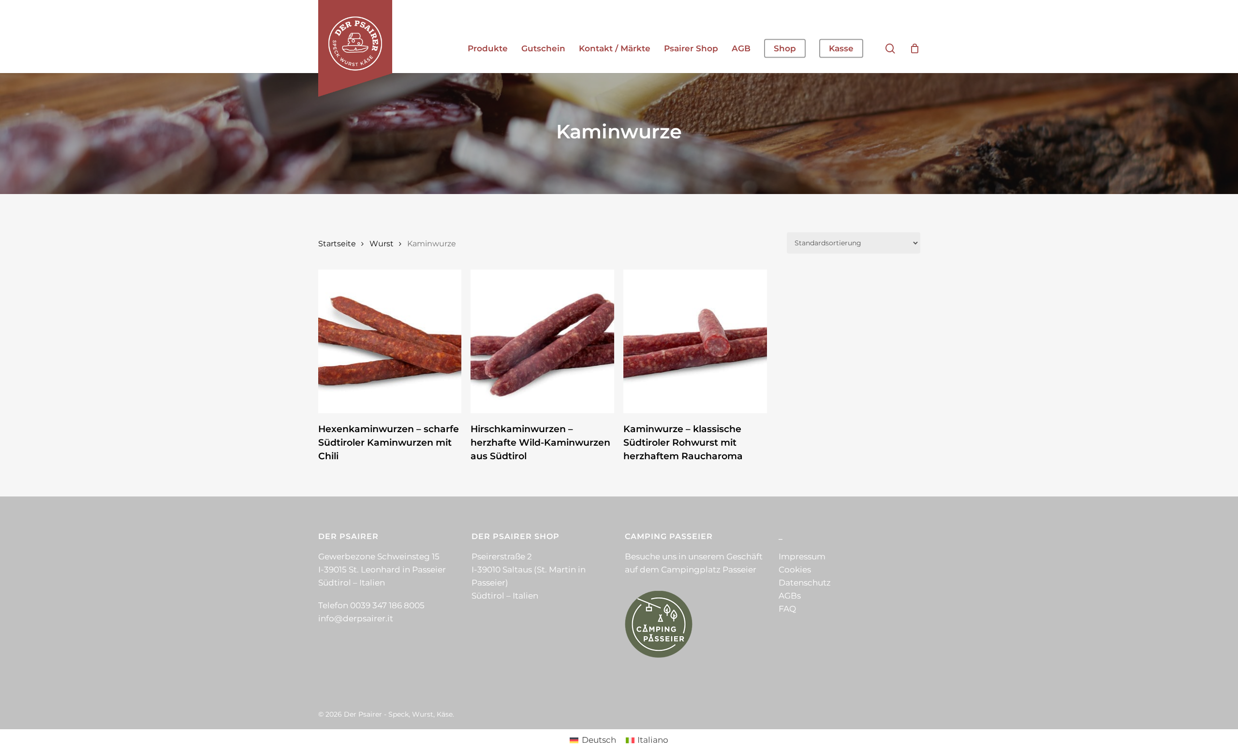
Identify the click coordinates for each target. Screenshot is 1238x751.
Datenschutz (805, 582)
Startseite (337, 243)
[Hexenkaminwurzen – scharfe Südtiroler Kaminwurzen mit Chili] (390, 341)
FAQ (787, 609)
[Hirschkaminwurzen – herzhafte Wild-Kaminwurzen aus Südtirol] (542, 341)
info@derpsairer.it (355, 618)
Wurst (381, 243)
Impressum (802, 556)
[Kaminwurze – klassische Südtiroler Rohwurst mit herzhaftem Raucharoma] (695, 341)
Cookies (795, 569)
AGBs (790, 596)
